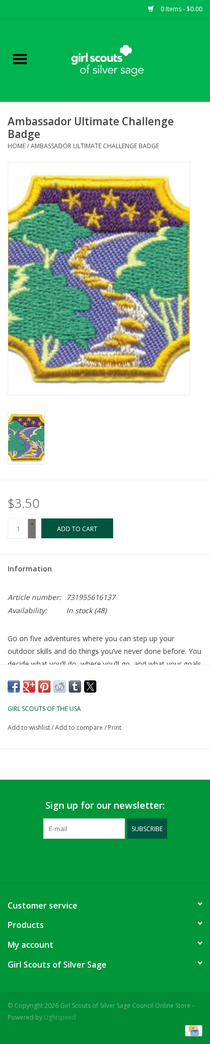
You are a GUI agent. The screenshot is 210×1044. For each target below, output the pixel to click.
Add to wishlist (29, 727)
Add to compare (79, 727)
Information (30, 568)
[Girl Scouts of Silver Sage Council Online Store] (125, 59)
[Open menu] (20, 58)
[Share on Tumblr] (75, 686)
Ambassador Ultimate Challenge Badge (95, 146)
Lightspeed (60, 1017)
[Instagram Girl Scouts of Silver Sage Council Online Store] (114, 859)
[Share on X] (90, 686)
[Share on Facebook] (14, 686)
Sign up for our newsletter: (105, 805)
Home (16, 146)
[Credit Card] (191, 1030)
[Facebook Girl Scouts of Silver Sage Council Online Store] (96, 859)
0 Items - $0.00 (180, 9)
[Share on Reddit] (60, 686)
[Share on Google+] (29, 686)
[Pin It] (44, 686)
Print (114, 727)
